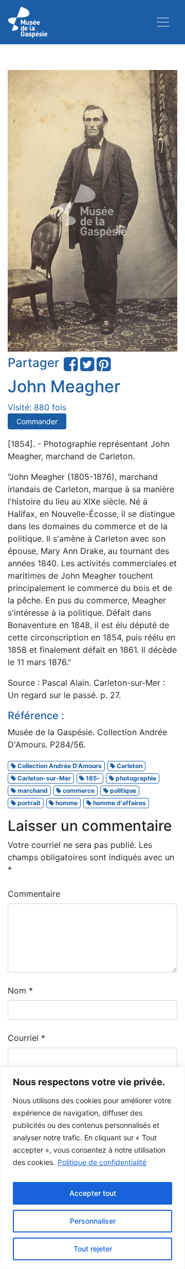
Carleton (128, 766)
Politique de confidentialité (102, 1162)
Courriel (26, 1038)
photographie (135, 778)
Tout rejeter (92, 1248)
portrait (28, 803)
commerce (78, 790)
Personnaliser (93, 1220)
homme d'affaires (118, 803)
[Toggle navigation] (163, 22)
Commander (37, 421)
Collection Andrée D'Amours (59, 766)
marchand (32, 790)
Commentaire (34, 894)
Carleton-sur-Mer (43, 778)
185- (92, 778)
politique (122, 790)
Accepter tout (92, 1193)
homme (66, 803)
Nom (20, 990)
